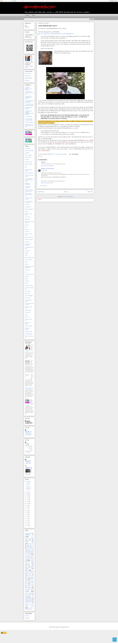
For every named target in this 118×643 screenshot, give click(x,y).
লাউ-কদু (26, 595)
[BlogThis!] (73, 154)
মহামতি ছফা (27, 276)
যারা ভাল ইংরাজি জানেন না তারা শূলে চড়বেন (29, 202)
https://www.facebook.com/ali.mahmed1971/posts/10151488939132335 (56, 33)
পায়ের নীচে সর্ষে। (28, 148)
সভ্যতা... (26, 255)
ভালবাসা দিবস (30, 590)
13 (27, 501)
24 (27, 522)
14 (27, 503)
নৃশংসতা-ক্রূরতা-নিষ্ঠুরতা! (29, 295)
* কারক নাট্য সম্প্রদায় (28, 116)
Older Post (90, 191)
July (27, 485)
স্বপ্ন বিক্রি (27, 204)
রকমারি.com (27, 615)
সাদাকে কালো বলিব (28, 599)
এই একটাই (42, 150)
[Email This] (72, 154)
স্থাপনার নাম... (27, 241)
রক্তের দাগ (27, 264)
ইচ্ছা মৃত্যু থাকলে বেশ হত (29, 553)
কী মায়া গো (30, 561)
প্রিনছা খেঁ (83, 140)
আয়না (26, 550)
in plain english (28, 533)
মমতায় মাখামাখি (29, 594)
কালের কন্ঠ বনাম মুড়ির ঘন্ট (29, 209)
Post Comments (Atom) (68, 196)
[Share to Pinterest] (77, 154)
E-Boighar (27, 618)
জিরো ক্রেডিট (29, 571)
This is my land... (28, 155)
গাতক (28, 567)
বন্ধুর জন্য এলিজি (28, 157)
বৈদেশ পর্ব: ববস (28, 587)
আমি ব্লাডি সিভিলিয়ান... (29, 333)
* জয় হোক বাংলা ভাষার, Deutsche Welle (29, 119)
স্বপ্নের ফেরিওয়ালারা (28, 601)
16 (27, 507)
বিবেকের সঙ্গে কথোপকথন (29, 173)
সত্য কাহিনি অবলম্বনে (28, 598)
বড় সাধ (30, 588)
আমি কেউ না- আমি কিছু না (29, 150)
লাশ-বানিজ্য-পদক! (28, 207)
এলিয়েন (31, 556)
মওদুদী (33, 593)
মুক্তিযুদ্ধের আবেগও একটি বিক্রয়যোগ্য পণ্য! (29, 267)
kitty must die (28, 75)
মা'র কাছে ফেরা (27, 269)
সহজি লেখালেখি (27, 461)
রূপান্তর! (26, 262)
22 (27, 518)
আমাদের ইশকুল (31, 543)
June (27, 483)
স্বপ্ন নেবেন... (27, 225)
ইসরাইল (26, 555)
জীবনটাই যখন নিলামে (29, 573)
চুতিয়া (26, 570)
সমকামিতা (26, 253)
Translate (30, 37)
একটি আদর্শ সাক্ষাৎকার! (28, 326)
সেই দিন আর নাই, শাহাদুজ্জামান (28, 244)
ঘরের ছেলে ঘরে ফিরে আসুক (29, 257)
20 (27, 514)
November (28, 488)
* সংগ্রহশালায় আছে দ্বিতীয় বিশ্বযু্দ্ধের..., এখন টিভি (28, 97)
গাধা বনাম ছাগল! (27, 312)
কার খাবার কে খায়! (28, 462)
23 (27, 520)
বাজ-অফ (29, 586)
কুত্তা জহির (27, 317)
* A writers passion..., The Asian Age (28, 88)
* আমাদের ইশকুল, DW (29, 122)
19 (27, 512)
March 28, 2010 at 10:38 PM (47, 165)
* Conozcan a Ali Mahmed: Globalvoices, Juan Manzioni (29, 112)
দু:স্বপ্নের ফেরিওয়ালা (30, 577)
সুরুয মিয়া (70, 142)
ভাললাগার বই (27, 593)
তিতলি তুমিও (29, 575)
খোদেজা (32, 565)
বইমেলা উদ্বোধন (27, 291)
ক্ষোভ (26, 565)
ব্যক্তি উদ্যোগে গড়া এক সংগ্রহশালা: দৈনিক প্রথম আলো (29, 125)
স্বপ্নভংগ (30, 600)
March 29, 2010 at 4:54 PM (47, 182)
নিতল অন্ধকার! (27, 297)
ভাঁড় (25, 590)
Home (33, 15)
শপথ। (26, 167)
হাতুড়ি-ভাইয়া (27, 219)
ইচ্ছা (30, 550)
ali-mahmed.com (39, 7)
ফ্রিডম (41, 156)
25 (27, 523)
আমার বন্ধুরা (30, 548)
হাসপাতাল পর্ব (27, 231)
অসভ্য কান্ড (29, 542)
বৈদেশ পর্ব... (27, 283)
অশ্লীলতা (29, 540)
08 (27, 492)
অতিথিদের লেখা (29, 535)
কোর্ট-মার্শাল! (27, 159)
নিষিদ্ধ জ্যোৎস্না (27, 581)
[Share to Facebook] (76, 154)
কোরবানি (26, 563)
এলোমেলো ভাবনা (27, 557)
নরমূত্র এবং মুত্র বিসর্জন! (29, 237)
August (28, 486)
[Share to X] (75, 154)
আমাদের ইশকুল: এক (30, 545)
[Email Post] (70, 154)
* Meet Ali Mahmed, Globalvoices (29, 101)
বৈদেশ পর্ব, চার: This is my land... (32, 376)
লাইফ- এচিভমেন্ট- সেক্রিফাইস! (28, 187)
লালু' (50, 142)
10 (27, 496)
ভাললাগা (27, 591)
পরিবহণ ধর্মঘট (27, 293)
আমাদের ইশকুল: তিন (30, 546)
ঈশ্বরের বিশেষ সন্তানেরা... (27, 329)
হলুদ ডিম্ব (26, 229)
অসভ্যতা (26, 211)
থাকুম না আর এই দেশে (29, 576)
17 (27, 509)
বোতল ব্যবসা (27, 281)
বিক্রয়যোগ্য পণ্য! (60, 144)
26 (27, 525)
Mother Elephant (28, 78)
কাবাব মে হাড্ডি (27, 217)
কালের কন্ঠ (32, 560)
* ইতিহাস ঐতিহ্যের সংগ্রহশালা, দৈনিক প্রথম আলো (29, 93)
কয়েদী (26, 314)
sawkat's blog (28, 467)
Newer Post (41, 191)
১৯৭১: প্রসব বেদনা (29, 605)
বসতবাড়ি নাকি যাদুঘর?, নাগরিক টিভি (29, 108)
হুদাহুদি (26, 604)
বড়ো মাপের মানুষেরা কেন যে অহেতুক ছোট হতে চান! (29, 388)
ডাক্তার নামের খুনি (28, 310)
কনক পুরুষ (29, 558)
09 (27, 494)
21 (27, 516)
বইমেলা (32, 585)
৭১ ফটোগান (27, 443)
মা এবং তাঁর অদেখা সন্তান (29, 274)
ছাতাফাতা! (27, 27)
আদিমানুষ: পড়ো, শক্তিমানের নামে (27, 184)
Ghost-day (27, 80)
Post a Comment (43, 185)
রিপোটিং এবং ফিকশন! (28, 259)
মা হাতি (26, 272)
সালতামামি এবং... (28, 250)
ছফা (33, 570)
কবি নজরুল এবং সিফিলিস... (27, 323)
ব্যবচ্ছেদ (26, 278)
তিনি (25, 227)
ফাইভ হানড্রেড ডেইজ (28, 331)
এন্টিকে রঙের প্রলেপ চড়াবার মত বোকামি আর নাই (29, 194)
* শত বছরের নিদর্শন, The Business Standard (29, 105)
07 (27, 481)
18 (27, 510)
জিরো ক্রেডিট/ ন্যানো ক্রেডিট (28, 572)
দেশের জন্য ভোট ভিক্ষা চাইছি (32, 362)
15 (27, 505)
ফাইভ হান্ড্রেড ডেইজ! (28, 161)
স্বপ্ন (26, 600)
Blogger (67, 627)
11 (27, 497)
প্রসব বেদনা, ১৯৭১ (28, 431)
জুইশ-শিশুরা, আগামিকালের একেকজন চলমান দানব (29, 190)
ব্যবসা (26, 588)
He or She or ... (28, 73)
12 (27, 499)
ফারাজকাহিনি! (27, 152)
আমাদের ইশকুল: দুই (30, 547)
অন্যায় (32, 538)
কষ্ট (26, 560)
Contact (27, 15)
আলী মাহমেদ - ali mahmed (46, 168)
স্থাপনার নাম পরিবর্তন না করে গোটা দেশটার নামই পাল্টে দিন (29, 180)
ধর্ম (27, 578)
